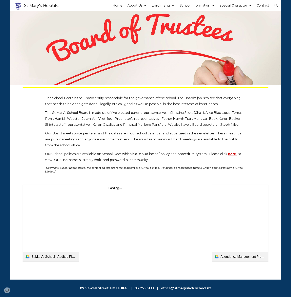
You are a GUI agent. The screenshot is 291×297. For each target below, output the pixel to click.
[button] (276, 5)
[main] (145, 134)
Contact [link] (263, 5)
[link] (51, 223)
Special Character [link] (233, 5)
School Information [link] (195, 5)
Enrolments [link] (161, 5)
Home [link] (117, 5)
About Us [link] (134, 5)
